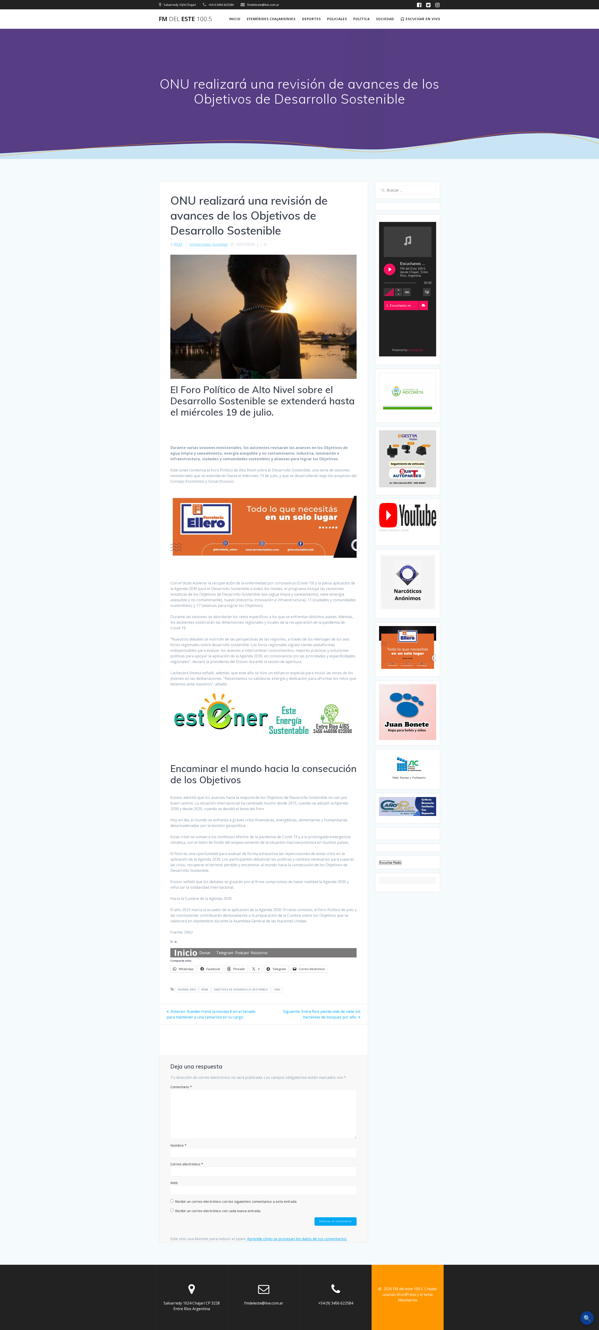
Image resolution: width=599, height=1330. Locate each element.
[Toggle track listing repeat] (407, 292)
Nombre (178, 1145)
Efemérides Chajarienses (271, 19)
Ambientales (200, 244)
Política (361, 19)
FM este (185, 19)
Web (174, 1182)
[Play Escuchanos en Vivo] (389, 269)
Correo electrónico (186, 1164)
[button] (423, 305)
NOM (204, 989)
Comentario (181, 1086)
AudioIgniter (415, 350)
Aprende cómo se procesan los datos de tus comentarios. (297, 1238)
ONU (277, 989)
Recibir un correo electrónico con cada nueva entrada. (218, 1210)
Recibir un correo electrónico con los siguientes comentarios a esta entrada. (236, 1201)
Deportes (311, 19)
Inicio (235, 19)
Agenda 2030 (187, 989)
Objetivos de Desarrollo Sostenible (241, 989)
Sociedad (385, 19)
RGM (178, 244)
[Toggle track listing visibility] (427, 292)
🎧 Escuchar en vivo (420, 19)
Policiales (337, 19)
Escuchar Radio (390, 862)
